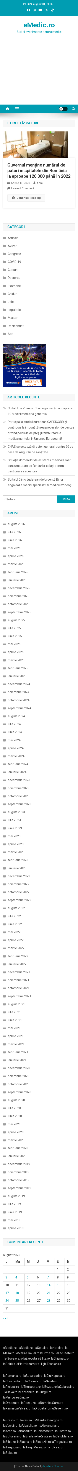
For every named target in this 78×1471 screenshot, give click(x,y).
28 (48, 1300)
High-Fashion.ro (50, 1364)
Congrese (14, 254)
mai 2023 (14, 836)
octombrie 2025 (18, 604)
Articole (13, 238)
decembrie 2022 (19, 876)
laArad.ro (9, 1431)
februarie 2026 (18, 572)
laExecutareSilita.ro (36, 1358)
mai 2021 (14, 1028)
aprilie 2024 (16, 748)
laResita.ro (44, 1436)
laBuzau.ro (49, 1386)
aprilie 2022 (16, 940)
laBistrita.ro (63, 1431)
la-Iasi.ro (26, 1420)
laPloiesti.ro (11, 1386)
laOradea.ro (11, 1403)
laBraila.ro (30, 1436)
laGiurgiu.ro (44, 1392)
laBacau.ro (25, 1431)
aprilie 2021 (16, 1036)
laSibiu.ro (9, 1441)
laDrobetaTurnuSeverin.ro (50, 1408)
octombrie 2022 (18, 892)
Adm (40, 183)
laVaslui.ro (11, 1425)
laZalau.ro (10, 1452)
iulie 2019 (14, 1204)
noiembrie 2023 (18, 788)
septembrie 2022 (19, 900)
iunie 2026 (15, 540)
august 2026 (16, 524)
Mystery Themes (53, 1466)
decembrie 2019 (19, 1164)
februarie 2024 (18, 764)
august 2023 (16, 812)
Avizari (12, 246)
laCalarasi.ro (65, 1386)
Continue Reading (28, 197)
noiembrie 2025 (18, 596)
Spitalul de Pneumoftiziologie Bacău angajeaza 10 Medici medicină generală (40, 411)
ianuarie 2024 (17, 772)
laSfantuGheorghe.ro (48, 1420)
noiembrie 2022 (18, 884)
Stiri (10, 334)
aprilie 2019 (16, 1228)
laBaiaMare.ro (43, 1431)
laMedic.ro (26, 1347)
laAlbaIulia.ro (28, 1425)
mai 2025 (14, 644)
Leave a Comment (22, 188)
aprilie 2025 (16, 652)
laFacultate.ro (65, 1353)
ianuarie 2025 (17, 676)
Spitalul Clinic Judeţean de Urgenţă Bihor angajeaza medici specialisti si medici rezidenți (40, 482)
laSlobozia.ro (42, 1441)
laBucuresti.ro (32, 1375)
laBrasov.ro (10, 1420)
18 (17, 1293)
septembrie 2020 (19, 1092)
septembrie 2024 (19, 708)
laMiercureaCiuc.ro (16, 1397)
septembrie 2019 (19, 1188)
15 (58, 1285)
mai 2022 (14, 932)
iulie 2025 (14, 628)
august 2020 (16, 1100)
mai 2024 (14, 740)
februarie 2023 (18, 860)
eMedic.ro (39, 25)
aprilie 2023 (16, 844)
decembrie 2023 (19, 780)
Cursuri (13, 269)
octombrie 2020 (18, 1084)
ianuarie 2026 (17, 580)
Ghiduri (12, 294)
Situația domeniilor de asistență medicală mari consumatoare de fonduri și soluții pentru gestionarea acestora (39, 465)
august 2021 (16, 1004)
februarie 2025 (18, 668)
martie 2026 (16, 564)
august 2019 (16, 1196)
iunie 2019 (15, 1212)
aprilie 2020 (16, 1132)
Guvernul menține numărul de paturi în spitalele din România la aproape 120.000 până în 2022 (38, 170)
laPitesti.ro (28, 1403)
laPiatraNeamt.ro (27, 1364)
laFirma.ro (47, 1353)
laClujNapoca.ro (54, 1375)
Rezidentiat (16, 326)
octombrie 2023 (18, 796)
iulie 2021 (14, 1012)
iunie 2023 (15, 828)
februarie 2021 (18, 1052)
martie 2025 (16, 660)
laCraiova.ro (33, 1381)
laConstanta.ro (13, 1381)
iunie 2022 (15, 924)
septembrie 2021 (19, 996)
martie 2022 (16, 948)
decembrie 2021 (19, 972)
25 (17, 1300)
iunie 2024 (15, 732)
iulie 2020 (14, 1108)
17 (7, 1293)
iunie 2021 (15, 1020)
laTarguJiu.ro (13, 1447)
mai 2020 (14, 1124)
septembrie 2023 (19, 804)
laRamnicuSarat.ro (50, 1403)
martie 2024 (16, 756)
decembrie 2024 (19, 684)
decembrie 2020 (19, 1068)
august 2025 (16, 620)
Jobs (11, 302)
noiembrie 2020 (18, 1076)
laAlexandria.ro (49, 1425)
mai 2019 (14, 1220)
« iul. (6, 1318)
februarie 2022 (18, 956)
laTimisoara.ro (31, 1386)
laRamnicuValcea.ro (17, 1408)
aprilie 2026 (16, 556)
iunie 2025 (15, 636)
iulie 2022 (14, 916)
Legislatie (14, 309)
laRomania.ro (12, 1375)
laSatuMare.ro (63, 1436)
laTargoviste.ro (62, 1441)
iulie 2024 (14, 724)
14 (48, 1285)
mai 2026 (14, 548)
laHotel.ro (56, 1347)
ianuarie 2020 (17, 1156)
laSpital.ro (41, 1347)
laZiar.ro (34, 1353)
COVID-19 (14, 262)
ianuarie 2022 (17, 964)
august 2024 (16, 716)
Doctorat (14, 277)
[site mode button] (63, 109)
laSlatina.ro (24, 1441)
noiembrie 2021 (18, 980)
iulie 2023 (14, 820)
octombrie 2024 (18, 700)
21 (48, 1293)
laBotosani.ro (12, 1436)
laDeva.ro (11, 1392)
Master (13, 317)
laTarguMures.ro (34, 1447)
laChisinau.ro (60, 1358)
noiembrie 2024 (18, 692)
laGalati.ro (50, 1381)
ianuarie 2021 (17, 1060)
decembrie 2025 (19, 588)
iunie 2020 (15, 1116)
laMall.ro (21, 1353)
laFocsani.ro (25, 1392)
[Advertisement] (39, 77)
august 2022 (16, 908)
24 (7, 1300)
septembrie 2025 (19, 612)
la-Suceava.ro (13, 1358)
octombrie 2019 (18, 1180)
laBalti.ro (9, 1364)
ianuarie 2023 (17, 868)
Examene (14, 286)
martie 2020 (16, 1140)
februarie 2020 (18, 1148)
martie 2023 (16, 852)
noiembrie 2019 (18, 1172)
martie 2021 (16, 1044)
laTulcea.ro (55, 1447)
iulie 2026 (14, 532)
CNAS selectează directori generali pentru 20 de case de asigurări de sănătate (40, 449)
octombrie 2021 (18, 988)
